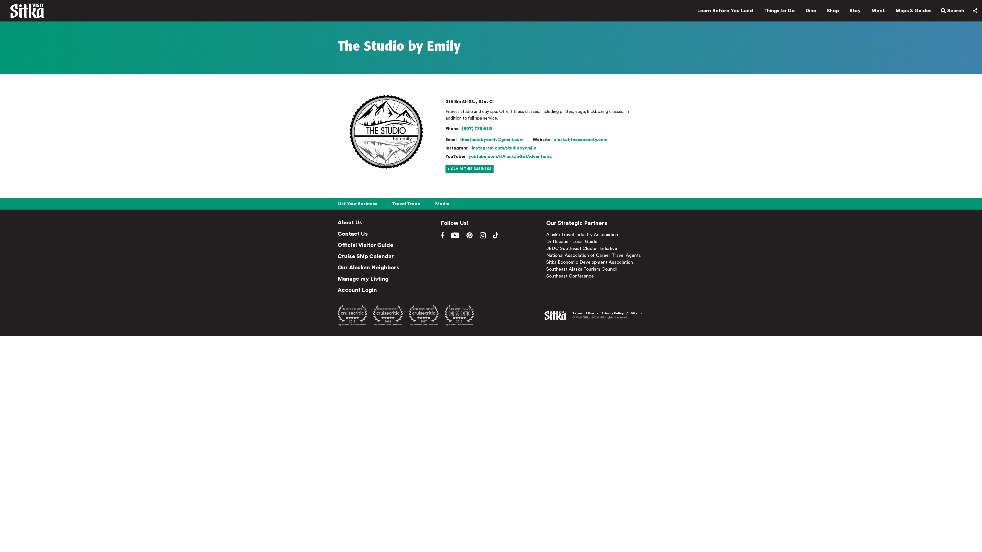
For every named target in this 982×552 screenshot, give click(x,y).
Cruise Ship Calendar (366, 256)
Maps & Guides (913, 10)
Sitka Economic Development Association (589, 262)
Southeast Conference (570, 276)
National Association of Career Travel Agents (593, 255)
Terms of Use (583, 313)
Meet (878, 10)
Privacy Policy (612, 313)
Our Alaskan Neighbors (368, 267)
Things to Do (779, 10)
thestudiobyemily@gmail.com (491, 139)
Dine (810, 10)
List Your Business (357, 203)
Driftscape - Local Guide (571, 241)
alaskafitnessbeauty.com (580, 139)
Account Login (357, 290)
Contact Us (353, 234)
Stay (855, 10)
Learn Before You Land (725, 10)
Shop (833, 10)
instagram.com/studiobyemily (504, 148)
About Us (350, 222)
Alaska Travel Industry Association (582, 234)
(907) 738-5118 (477, 128)
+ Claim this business (470, 169)
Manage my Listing (363, 279)
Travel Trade (406, 203)
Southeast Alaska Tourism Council (581, 269)
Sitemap (637, 313)
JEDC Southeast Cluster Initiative (581, 248)
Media (442, 203)
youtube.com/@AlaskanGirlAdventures (510, 156)
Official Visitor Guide (365, 245)
